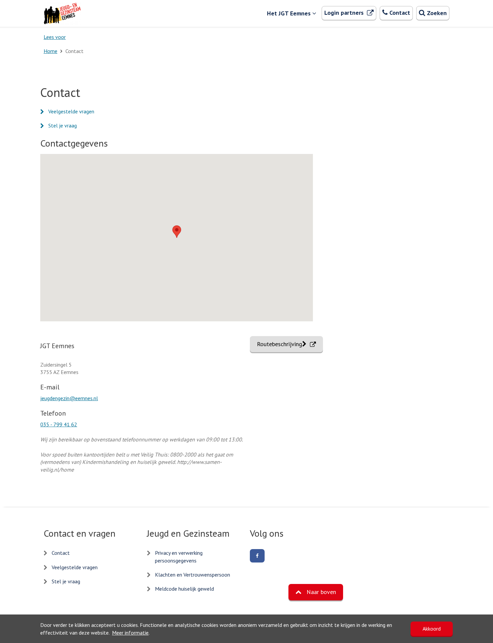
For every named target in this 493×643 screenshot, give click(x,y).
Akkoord (432, 628)
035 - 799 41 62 (58, 424)
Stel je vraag (62, 125)
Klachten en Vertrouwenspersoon (192, 574)
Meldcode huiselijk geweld (184, 588)
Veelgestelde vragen (71, 111)
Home (50, 51)
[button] (176, 231)
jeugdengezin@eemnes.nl (69, 398)
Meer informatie (130, 632)
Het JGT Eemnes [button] (289, 13)
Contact (61, 552)
